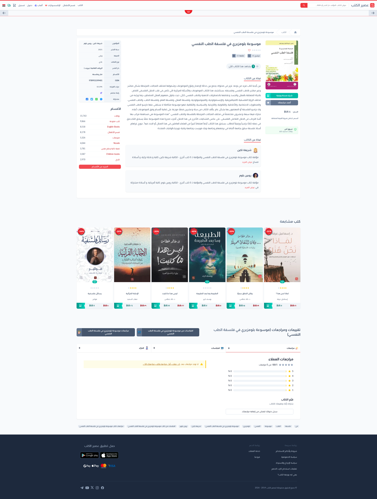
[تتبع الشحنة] (9, 5)
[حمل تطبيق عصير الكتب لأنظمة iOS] (109, 455)
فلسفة (288, 426)
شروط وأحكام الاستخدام (286, 451)
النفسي (257, 426)
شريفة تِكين (196, 426)
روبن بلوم (183, 426)
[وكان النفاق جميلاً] (245, 255)
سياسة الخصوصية (289, 457)
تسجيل (21, 5)
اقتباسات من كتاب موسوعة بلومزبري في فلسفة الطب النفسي (151, 426)
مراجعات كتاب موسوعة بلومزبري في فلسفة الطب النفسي (101, 426)
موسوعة (268, 426)
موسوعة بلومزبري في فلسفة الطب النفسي (222, 426)
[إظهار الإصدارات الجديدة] (188, 12)
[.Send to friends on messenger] (101, 99)
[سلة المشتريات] (14, 5)
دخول (29, 5)
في (296, 426)
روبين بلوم (245, 175)
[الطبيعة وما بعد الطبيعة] (207, 255)
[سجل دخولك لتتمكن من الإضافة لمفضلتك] (249, 50)
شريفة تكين (244, 150)
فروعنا (257, 457)
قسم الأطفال (69, 5)
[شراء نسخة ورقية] (282, 306)
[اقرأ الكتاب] (282, 281)
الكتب (80, 5)
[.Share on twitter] (92, 99)
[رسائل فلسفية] (95, 255)
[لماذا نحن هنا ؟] (282, 255)
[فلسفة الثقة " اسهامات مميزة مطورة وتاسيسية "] (4, 13)
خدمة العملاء (254, 451)
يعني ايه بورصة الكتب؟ (287, 475)
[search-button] (303, 5)
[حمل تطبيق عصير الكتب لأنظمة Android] (89, 455)
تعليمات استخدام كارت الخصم (284, 469)
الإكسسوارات (54, 5)
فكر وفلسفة (97, 74)
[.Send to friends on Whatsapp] (96, 99)
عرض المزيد (247, 162)
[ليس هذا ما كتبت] (170, 255)
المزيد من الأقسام (100, 167)
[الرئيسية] (295, 32)
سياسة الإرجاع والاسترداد (286, 463)
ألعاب (40, 5)
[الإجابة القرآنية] (132, 255)
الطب (278, 426)
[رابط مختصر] (91, 93)
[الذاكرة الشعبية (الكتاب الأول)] (373, 13)
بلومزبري (246, 426)
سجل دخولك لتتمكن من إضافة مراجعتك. (259, 412)
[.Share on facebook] (87, 99)
